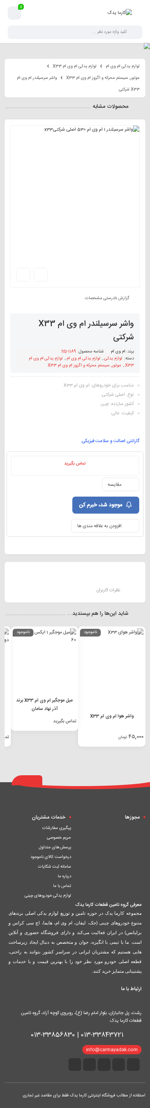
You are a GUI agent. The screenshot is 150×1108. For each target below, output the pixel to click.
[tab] (41, 578)
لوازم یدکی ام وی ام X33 (75, 66)
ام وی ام (118, 351)
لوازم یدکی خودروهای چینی (48, 895)
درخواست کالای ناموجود (50, 857)
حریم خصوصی (59, 837)
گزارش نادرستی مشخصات (107, 297)
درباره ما (64, 876)
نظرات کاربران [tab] (108, 590)
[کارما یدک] (120, 13)
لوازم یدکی (113, 358)
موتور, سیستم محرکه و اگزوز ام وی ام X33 (103, 78)
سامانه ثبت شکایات (54, 866)
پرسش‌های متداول (55, 847)
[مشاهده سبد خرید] (14, 13)
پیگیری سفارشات (56, 828)
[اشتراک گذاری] (41, 275)
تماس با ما (62, 886)
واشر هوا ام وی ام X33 (112, 716)
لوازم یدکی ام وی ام (123, 66)
